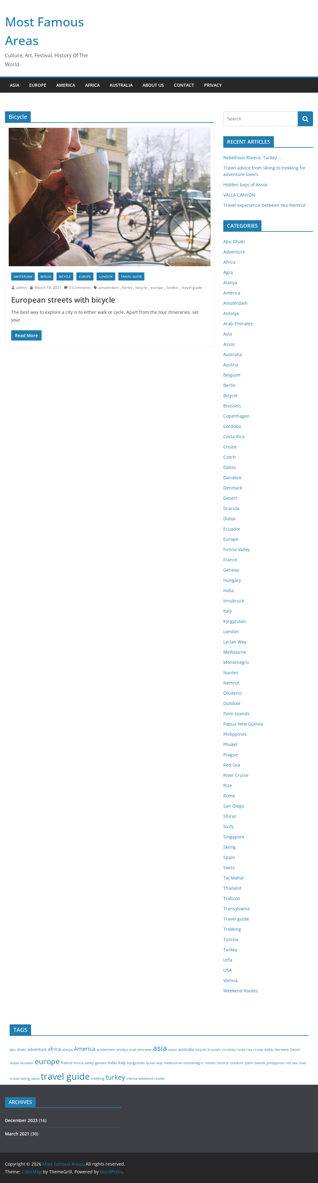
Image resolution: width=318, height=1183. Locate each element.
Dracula (231, 508)
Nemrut (231, 683)
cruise (258, 1049)
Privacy (213, 85)
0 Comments (80, 287)
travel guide (192, 287)
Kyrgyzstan (234, 621)
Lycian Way (234, 642)
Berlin (45, 276)
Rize (227, 785)
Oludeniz (232, 693)
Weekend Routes (240, 991)
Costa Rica (234, 436)
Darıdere (232, 477)
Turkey (230, 950)
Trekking (232, 929)
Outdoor (232, 703)
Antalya (231, 313)
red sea (292, 1063)
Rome (229, 796)
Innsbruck (233, 601)
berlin (127, 287)
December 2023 (21, 1120)
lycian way (154, 1063)
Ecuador (231, 529)
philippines (275, 1063)
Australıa (121, 85)
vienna (131, 1078)
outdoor (237, 1063)
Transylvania (236, 909)
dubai (14, 1063)
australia (186, 1049)
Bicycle (65, 276)
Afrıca (92, 85)
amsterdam (108, 287)
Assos (229, 344)
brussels (214, 1049)
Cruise (230, 447)
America (231, 293)
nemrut (223, 1063)
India (228, 590)
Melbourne (234, 652)
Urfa (227, 960)
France (230, 560)
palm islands (255, 1063)
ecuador (27, 1063)
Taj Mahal (233, 878)
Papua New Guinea (243, 724)
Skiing (229, 847)
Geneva (231, 570)
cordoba (229, 1049)
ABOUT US (153, 85)
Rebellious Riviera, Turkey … (252, 157)
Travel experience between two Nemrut (264, 205)
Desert (230, 498)
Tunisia (230, 939)
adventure (37, 1049)
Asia (227, 334)
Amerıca (65, 85)
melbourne (173, 1063)
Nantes (230, 672)
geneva (101, 1063)
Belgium (231, 375)
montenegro (193, 1063)
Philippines (235, 734)
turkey (115, 1077)
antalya (122, 1049)
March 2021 (17, 1134)
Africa (229, 262)
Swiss (229, 867)
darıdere (282, 1049)
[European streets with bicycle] (109, 197)
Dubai (229, 519)
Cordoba (232, 426)
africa (54, 1049)
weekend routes (152, 1078)
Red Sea (231, 765)
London (106, 276)
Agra (228, 272)
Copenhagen (236, 416)
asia (160, 1047)
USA (227, 970)
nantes (210, 1063)
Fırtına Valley (236, 549)
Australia (232, 354)
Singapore (233, 837)
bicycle (141, 287)
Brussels (232, 406)
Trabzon (231, 898)
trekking (97, 1078)
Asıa (14, 85)
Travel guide (131, 276)
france (66, 1062)
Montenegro (236, 662)
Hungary (232, 580)
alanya (67, 1049)
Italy (227, 611)
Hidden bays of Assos (245, 185)
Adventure (234, 252)
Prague (230, 755)
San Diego (233, 806)
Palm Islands (236, 714)
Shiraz (229, 816)
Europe (37, 85)
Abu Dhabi (234, 241)
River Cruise (235, 775)
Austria (230, 365)
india (112, 1062)
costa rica (244, 1049)
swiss (35, 1078)
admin (21, 287)
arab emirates (140, 1049)
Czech (229, 457)
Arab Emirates (238, 324)
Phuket (230, 744)
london (172, 287)
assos (172, 1049)
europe (157, 287)
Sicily (228, 826)
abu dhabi (18, 1049)
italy (122, 1062)
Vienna (230, 980)
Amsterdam (23, 276)
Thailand (232, 888)
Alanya (230, 282)
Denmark (232, 488)
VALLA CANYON (239, 195)
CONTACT (184, 85)
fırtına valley (84, 1063)
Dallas (229, 467)
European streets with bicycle (63, 300)
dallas (269, 1049)
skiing (25, 1078)
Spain (229, 857)
